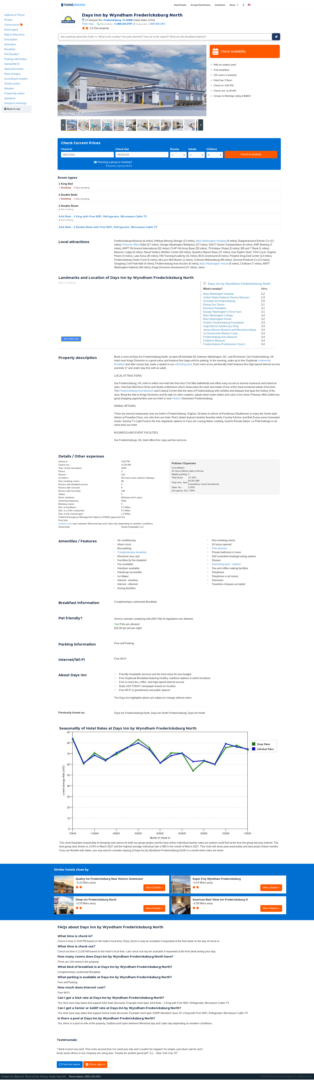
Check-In (66, 149)
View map (88, 23)
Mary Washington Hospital (211, 240)
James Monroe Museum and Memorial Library (229, 329)
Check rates (95, 1064)
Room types (11, 29)
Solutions (220, 4)
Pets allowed (219, 548)
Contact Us (7, 1076)
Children (211, 149)
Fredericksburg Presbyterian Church (224, 344)
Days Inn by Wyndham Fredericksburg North (239, 283)
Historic (176, 398)
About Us (19, 1076)
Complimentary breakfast (131, 552)
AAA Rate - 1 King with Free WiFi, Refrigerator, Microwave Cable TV (103, 216)
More (233, 4)
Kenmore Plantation (214, 308)
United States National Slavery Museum (226, 297)
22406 (129, 20)
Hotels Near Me (57, 1076)
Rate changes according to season (16, 76)
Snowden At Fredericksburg (219, 300)
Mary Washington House (214, 263)
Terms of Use (32, 1076)
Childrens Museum (214, 340)
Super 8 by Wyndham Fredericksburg (216, 878)
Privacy (44, 1076)
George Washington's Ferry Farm (222, 311)
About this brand (13, 68)
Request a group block (119, 165)
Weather (9, 88)
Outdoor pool (65, 523)
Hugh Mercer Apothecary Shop (221, 326)
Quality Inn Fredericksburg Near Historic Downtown (109, 878)
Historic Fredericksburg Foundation (223, 322)
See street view (71, 339)
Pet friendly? (11, 54)
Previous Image (68, 80)
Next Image (196, 80)
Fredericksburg (112, 20)
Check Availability (251, 154)
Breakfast (9, 49)
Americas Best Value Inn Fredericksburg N (220, 899)
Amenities (10, 44)
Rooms (174, 149)
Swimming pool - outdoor (226, 564)
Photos (8, 19)
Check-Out (122, 149)
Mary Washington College (218, 315)
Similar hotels (12, 83)
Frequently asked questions (14, 96)
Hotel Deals (180, 4)
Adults (192, 149)
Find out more (70, 1064)
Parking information (15, 59)
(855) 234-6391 (93, 1076)
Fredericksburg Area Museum (220, 336)
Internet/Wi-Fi (12, 63)
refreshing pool (183, 364)
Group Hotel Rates (200, 4)
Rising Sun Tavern (214, 304)
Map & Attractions (14, 34)
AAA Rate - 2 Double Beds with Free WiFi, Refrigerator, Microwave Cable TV (108, 227)
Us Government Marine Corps (220, 333)
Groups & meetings (15, 103)
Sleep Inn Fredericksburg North (96, 899)
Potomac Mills (130, 244)
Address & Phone (14, 14)
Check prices (12, 24)
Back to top (13, 109)
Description (10, 39)
